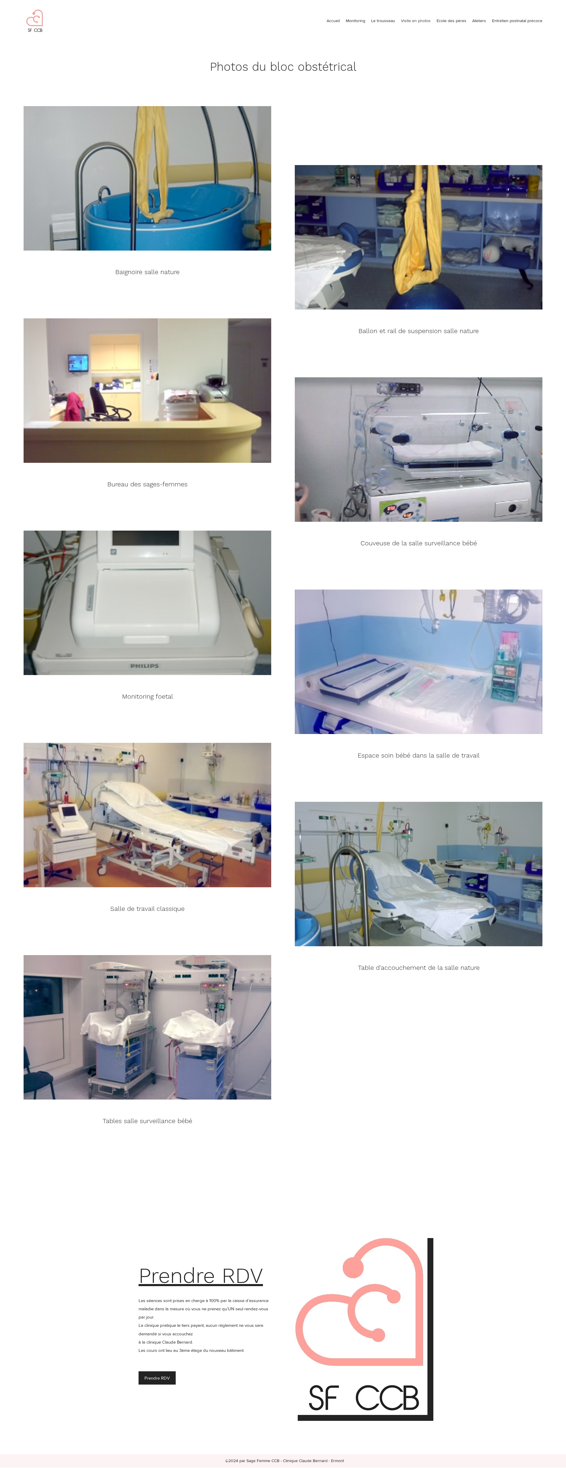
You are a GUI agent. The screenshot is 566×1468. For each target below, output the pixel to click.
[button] (479, 20)
